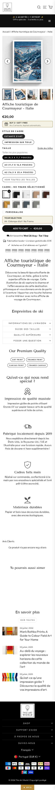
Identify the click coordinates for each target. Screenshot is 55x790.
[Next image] (47, 61)
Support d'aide (26, 730)
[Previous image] (7, 61)
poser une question (27, 340)
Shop (26, 723)
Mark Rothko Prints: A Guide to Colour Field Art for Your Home (36, 635)
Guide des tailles (45, 148)
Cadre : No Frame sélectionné (23, 187)
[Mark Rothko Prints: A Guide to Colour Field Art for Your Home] (9, 631)
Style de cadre (13, 131)
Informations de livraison (27, 323)
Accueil (6, 31)
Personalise (14, 212)
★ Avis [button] (27, 787)
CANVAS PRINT (16, 365)
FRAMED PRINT (35, 360)
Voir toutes (27, 620)
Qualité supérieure (27, 335)
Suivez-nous (26, 743)
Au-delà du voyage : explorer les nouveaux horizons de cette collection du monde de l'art (35, 658)
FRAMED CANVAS (37, 365)
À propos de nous (26, 736)
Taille (6, 148)
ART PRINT (17, 360)
